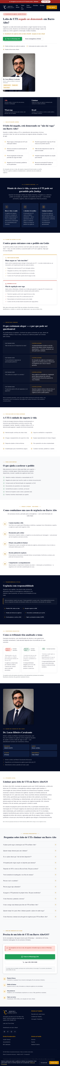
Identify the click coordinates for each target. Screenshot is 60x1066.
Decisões (35, 5)
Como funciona (29, 6)
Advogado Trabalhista (36, 1019)
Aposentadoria (6, 1042)
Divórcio (33, 1039)
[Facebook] (8, 1031)
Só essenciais (44, 1062)
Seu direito (17, 6)
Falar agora (47, 1)
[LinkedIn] (11, 1031)
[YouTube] (15, 1031)
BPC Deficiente (6, 1044)
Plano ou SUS (22, 7)
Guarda (33, 1042)
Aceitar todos (54, 1062)
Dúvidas (42, 5)
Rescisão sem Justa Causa (38, 1014)
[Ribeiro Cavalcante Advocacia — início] (8, 7)
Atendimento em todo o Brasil (10, 1027)
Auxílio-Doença (6, 1039)
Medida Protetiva (35, 1044)
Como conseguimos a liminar (33, 38)
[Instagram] (4, 1031)
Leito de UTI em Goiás (8, 1023)
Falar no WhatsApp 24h (13, 38)
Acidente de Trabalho (36, 1016)
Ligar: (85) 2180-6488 (31, 962)
